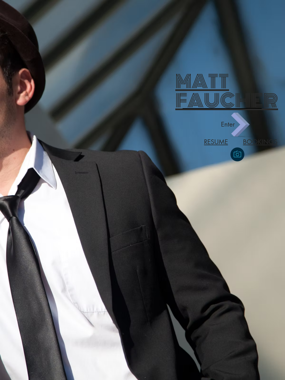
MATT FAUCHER (226, 91)
